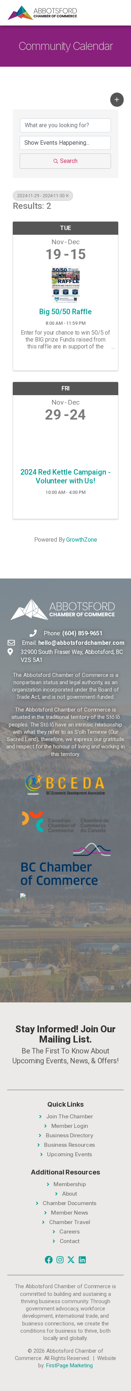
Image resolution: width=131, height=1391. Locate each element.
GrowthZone (81, 539)
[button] (117, 99)
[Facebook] (49, 1260)
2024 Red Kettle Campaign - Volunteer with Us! (65, 476)
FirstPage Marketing (69, 1365)
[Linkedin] (82, 1260)
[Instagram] (60, 1260)
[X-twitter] (71, 1260)
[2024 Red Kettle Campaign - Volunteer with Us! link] (65, 443)
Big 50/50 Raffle (65, 311)
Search (69, 160)
